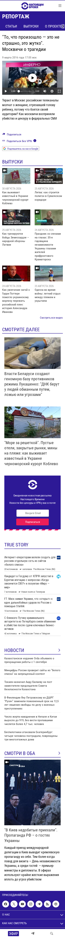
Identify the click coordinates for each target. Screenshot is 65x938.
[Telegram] (32, 933)
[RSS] (47, 904)
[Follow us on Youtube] (22, 904)
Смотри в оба (19, 753)
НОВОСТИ (14, 650)
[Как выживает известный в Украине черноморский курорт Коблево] (16, 176)
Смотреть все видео (51, 317)
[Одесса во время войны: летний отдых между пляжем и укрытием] (49, 273)
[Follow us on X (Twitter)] (13, 904)
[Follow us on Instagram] (30, 904)
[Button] (11, 135)
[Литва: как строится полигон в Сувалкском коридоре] (49, 176)
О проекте (53, 26)
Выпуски (30, 26)
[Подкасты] (55, 904)
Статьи (11, 26)
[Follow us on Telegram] (39, 904)
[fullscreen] (59, 91)
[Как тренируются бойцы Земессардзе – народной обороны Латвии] (16, 217)
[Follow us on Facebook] (5, 904)
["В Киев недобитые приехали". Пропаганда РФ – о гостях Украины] (32, 792)
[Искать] (51, 933)
